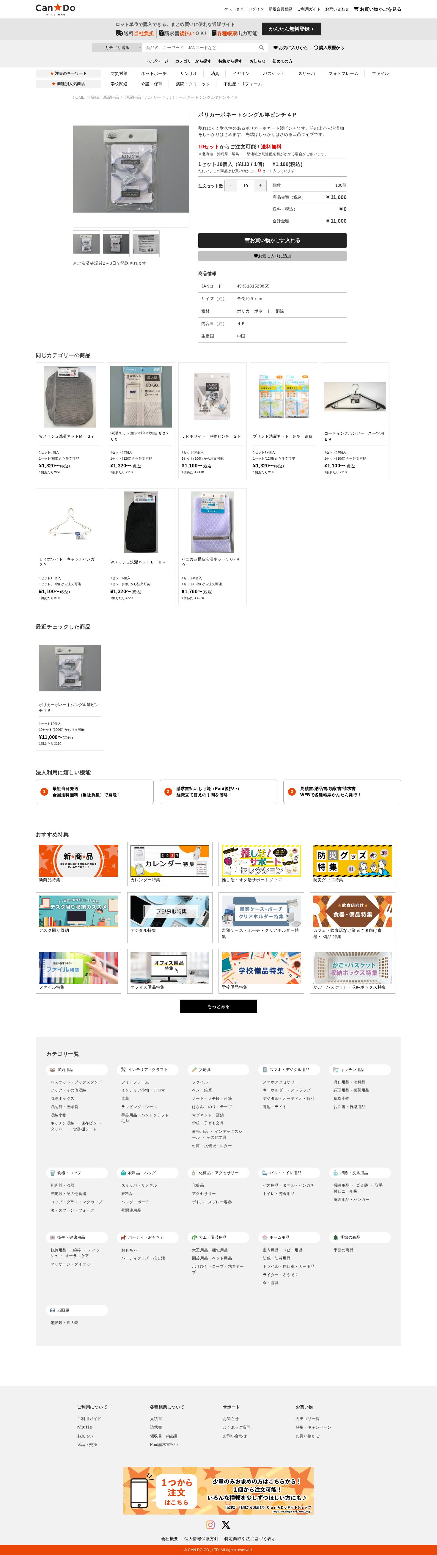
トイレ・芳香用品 (279, 1193)
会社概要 (169, 1538)
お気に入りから (293, 47)
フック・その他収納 (69, 1090)
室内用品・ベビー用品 (283, 1250)
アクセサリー (204, 1193)
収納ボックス (62, 1098)
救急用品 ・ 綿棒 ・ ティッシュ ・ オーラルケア (75, 1253)
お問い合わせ (337, 9)
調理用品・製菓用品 (352, 1090)
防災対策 (119, 73)
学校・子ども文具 (208, 1123)
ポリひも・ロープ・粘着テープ (218, 1269)
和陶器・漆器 (62, 1185)
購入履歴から (331, 47)
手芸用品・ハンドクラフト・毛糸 (147, 1118)
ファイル (380, 73)
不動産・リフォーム (243, 83)
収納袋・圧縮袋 (64, 1107)
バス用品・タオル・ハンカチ (289, 1185)
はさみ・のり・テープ (212, 1107)
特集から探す (230, 61)
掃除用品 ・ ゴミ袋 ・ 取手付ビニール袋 (358, 1188)
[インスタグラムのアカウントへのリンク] (210, 1525)
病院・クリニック (193, 83)
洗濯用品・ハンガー (143, 97)
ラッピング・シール (139, 1107)
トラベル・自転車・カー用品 (289, 1266)
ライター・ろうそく (281, 1275)
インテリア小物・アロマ (143, 1090)
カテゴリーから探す (193, 61)
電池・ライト (275, 1107)
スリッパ (306, 73)
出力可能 (237, 33)
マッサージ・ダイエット (72, 1264)
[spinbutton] (245, 186)
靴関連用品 (131, 1210)
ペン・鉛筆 (202, 1090)
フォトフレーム (343, 73)
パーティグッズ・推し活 (143, 1258)
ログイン (256, 9)
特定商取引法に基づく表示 (250, 1538)
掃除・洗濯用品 (105, 97)
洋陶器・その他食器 (69, 1193)
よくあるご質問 (237, 1427)
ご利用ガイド (309, 9)
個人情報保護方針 (201, 1538)
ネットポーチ (154, 73)
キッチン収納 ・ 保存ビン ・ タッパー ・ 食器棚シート (76, 1126)
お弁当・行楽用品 (349, 1107)
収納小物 (59, 1115)
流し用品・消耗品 (349, 1082)
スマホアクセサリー (281, 1082)
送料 (139, 33)
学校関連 (119, 83)
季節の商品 (343, 1250)
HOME (79, 97)
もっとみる (219, 1006)
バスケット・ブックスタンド (76, 1082)
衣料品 (127, 1193)
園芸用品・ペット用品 (212, 1258)
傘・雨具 (271, 1283)
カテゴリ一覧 (308, 1419)
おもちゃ (129, 1250)
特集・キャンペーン (313, 1427)
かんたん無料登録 (289, 29)
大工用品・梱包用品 (210, 1250)
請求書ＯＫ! (185, 33)
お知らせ (258, 61)
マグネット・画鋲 (208, 1115)
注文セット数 (210, 185)
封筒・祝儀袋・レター (212, 1146)
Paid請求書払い (164, 1445)
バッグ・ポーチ (135, 1202)
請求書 (156, 1427)
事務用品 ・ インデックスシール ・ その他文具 (217, 1134)
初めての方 (283, 61)
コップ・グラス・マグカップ (76, 1202)
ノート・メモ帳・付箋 (212, 1098)
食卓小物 (342, 1098)
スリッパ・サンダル (139, 1185)
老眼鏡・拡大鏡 (64, 1322)
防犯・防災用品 (277, 1258)
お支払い (85, 1436)
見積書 (156, 1419)
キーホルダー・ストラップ (287, 1090)
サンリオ (188, 73)
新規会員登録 (281, 9)
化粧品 (198, 1185)
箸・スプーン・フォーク (72, 1210)
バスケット (273, 73)
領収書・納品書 (164, 1436)
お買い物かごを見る (380, 9)
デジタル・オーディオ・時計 (289, 1098)
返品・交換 (87, 1445)
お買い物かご (308, 1436)
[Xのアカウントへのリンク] (226, 1525)
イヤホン (241, 73)
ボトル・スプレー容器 (212, 1202)
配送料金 (85, 1427)
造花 (125, 1098)
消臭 (215, 73)
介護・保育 (152, 83)
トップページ (156, 61)
